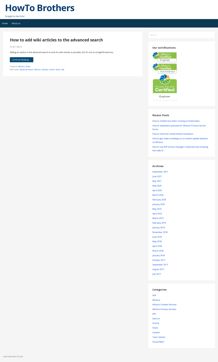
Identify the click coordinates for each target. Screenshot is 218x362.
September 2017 (160, 264)
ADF (154, 295)
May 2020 (156, 185)
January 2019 (158, 227)
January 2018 (158, 255)
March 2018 (158, 250)
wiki (62, 69)
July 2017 (156, 274)
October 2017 (158, 260)
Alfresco (21, 66)
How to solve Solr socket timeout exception (172, 133)
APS (154, 314)
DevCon (156, 318)
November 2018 (160, 232)
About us (16, 23)
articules (45, 69)
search (51, 69)
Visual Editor (158, 341)
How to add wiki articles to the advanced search (56, 40)
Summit (156, 332)
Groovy (155, 323)
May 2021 (156, 181)
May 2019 (156, 209)
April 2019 (157, 213)
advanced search (26, 69)
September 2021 (160, 171)
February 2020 (159, 199)
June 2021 (157, 176)
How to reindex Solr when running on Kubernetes (176, 121)
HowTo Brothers (39, 7)
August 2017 (158, 269)
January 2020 (158, 204)
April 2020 (157, 190)
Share (28, 66)
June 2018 (157, 236)
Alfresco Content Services (164, 304)
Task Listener (158, 337)
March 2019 (158, 218)
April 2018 (157, 246)
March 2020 (158, 195)
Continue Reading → (21, 59)
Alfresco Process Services (164, 309)
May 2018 (156, 241)
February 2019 (159, 222)
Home (5, 23)
